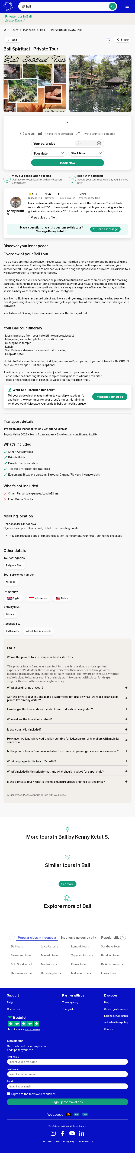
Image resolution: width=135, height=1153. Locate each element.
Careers (108, 1029)
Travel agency (70, 1002)
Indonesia (29, 30)
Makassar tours (81, 973)
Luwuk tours (109, 973)
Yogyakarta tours (82, 955)
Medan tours (49, 964)
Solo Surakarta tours (23, 964)
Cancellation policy (85, 1141)
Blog (106, 1002)
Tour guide (68, 1009)
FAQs (10, 1002)
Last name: (13, 1069)
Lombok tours (80, 946)
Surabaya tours (111, 946)
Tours (14, 30)
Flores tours (79, 964)
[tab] (37, 937)
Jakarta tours (49, 946)
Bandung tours (110, 955)
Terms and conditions (51, 1141)
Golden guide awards (116, 1009)
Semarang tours (21, 955)
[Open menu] (127, 6)
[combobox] (86, 153)
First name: (13, 1056)
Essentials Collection (116, 1015)
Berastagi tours (51, 973)
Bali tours (17, 946)
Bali (42, 30)
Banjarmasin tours (22, 973)
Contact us (13, 1009)
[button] (35, 83)
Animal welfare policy (116, 1022)
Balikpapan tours (112, 964)
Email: (10, 1081)
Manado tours (50, 955)
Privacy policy (68, 1141)
